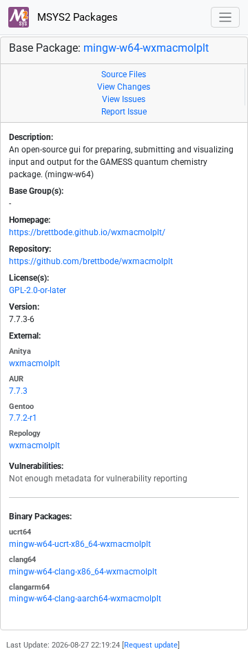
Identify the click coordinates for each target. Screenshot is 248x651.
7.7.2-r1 (23, 418)
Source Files (123, 74)
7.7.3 (18, 391)
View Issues (123, 99)
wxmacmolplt (34, 363)
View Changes (123, 87)
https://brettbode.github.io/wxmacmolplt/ (87, 232)
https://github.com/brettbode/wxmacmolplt (91, 261)
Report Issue (124, 112)
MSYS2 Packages (76, 17)
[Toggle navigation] (225, 17)
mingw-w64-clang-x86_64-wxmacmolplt (83, 572)
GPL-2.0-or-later (37, 290)
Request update (151, 645)
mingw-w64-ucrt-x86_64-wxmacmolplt (80, 544)
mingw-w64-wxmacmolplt (146, 47)
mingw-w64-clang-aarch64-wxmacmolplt (85, 598)
